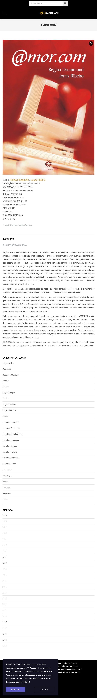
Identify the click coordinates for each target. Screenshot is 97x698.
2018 (5, 557)
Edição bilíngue (9, 393)
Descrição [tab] (8, 239)
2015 (5, 575)
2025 (5, 515)
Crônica (6, 387)
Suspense (7, 493)
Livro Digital (7, 470)
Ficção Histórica (9, 410)
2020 (5, 545)
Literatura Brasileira (17, 225)
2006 (5, 628)
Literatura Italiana (10, 452)
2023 (5, 527)
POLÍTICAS (44, 689)
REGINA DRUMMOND (19, 180)
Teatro (5, 499)
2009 (5, 610)
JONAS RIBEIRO (38, 180)
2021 (5, 539)
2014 (5, 581)
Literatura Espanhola (11, 428)
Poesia (5, 481)
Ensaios (6, 398)
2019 (5, 551)
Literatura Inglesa (10, 446)
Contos (6, 381)
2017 (5, 563)
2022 (5, 533)
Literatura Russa (9, 464)
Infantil (5, 416)
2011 (5, 598)
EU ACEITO (15, 689)
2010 (5, 604)
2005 (5, 634)
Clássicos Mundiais (11, 375)
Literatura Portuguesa (12, 458)
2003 (5, 646)
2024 (5, 521)
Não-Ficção (7, 475)
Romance (28, 225)
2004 (5, 640)
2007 (5, 622)
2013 (5, 586)
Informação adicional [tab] (15, 245)
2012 (5, 592)
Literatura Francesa (11, 440)
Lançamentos (8, 363)
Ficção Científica (9, 404)
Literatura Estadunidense (13, 434)
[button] (91, 43)
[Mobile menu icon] (4, 13)
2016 (5, 569)
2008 (5, 616)
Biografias (7, 369)
